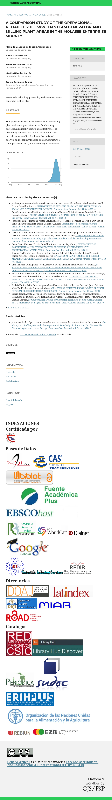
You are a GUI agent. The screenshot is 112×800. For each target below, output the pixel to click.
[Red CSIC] (19, 654)
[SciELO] (18, 468)
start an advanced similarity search (38, 334)
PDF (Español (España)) (87, 49)
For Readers (11, 372)
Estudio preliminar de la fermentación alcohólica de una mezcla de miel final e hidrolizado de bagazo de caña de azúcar (57, 301)
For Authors (11, 376)
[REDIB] (78, 574)
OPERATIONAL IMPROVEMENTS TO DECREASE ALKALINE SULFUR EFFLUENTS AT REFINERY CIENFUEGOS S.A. (55, 257)
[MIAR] (55, 608)
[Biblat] (29, 484)
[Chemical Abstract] (56, 468)
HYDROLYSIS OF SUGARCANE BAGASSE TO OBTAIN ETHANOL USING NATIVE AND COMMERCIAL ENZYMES (55, 278)
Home (9, 15)
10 (23, 307)
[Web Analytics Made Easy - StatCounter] (10, 353)
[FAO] (48, 723)
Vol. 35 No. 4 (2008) (35, 15)
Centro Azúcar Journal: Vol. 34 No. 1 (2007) (70, 328)
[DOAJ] (27, 596)
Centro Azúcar (18, 762)
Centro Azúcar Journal (25, 3)
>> (27, 307)
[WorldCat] (52, 535)
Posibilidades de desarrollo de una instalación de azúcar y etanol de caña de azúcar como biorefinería (54, 225)
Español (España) (14, 400)
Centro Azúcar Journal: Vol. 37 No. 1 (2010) (65, 270)
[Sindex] (34, 574)
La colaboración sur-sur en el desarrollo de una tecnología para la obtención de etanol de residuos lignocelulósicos (58, 237)
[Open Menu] (6, 3)
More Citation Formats (85, 129)
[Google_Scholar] (28, 555)
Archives (19, 15)
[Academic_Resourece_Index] (21, 535)
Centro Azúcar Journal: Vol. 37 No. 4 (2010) (33, 241)
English (10, 404)
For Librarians (12, 381)
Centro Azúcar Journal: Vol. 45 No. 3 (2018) (45, 217)
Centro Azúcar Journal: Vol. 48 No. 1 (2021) (67, 250)
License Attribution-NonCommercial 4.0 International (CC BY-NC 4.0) (52, 763)
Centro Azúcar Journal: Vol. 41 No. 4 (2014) (75, 209)
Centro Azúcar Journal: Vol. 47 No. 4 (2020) (80, 291)
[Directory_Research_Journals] (21, 608)
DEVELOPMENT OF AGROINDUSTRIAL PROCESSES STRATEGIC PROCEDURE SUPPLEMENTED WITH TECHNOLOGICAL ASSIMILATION (54, 247)
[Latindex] (71, 596)
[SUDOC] (53, 690)
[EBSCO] (43, 518)
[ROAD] (23, 620)
